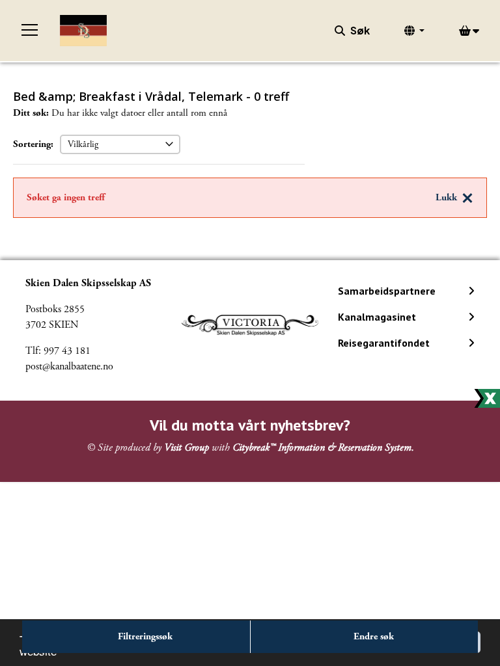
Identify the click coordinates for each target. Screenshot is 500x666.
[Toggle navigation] (29, 30)
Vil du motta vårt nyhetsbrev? (250, 425)
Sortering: (33, 144)
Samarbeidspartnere (387, 290)
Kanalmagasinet (377, 316)
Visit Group (186, 448)
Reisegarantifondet (384, 342)
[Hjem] (83, 30)
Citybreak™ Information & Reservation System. (323, 448)
